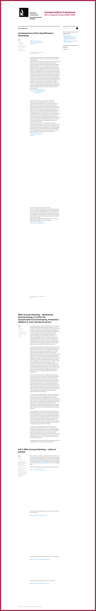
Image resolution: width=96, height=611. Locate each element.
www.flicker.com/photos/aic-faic (45, 462)
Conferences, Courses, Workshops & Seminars (22, 47)
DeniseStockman (21, 42)
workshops (24, 50)
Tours (21, 475)
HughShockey (20, 328)
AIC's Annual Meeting (21, 331)
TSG (23, 475)
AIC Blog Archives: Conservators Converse (24, 606)
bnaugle (19, 458)
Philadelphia (20, 472)
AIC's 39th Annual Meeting (22, 332)
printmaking (20, 50)
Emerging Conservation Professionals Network (22, 470)
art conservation (20, 49)
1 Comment (20, 336)
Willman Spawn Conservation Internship (70, 36)
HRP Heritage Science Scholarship (69, 37)
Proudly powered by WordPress (37, 606)
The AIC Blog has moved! (68, 35)
